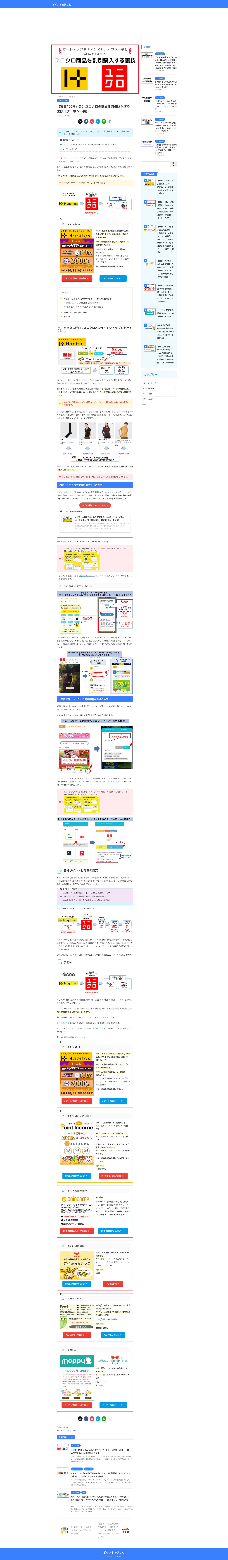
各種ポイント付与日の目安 (75, 312)
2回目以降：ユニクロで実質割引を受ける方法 (84, 307)
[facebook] (86, 121)
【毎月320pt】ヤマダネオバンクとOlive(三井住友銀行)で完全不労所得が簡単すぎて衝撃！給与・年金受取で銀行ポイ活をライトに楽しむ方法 (166, 62)
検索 (173, 164)
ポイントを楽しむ (61, 4)
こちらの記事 (62, 1023)
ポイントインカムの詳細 (111, 1176)
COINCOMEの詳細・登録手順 (75, 1231)
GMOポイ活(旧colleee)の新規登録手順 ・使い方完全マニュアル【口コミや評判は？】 (165, 331)
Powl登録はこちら (111, 1335)
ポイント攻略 (64, 1427)
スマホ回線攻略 (148, 388)
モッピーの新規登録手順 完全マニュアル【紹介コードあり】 (165, 313)
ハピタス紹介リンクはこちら (93, 505)
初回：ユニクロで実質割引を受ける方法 (82, 303)
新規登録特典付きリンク (75, 1176)
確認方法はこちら (87, 551)
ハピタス (62, 1430)
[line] (104, 121)
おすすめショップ (87, 576)
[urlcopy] (109, 121)
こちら (89, 586)
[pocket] (92, 121)
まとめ (67, 316)
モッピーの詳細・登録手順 (75, 1405)
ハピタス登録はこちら (111, 278)
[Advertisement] (114, 25)
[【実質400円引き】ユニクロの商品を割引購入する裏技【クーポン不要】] (98, 121)
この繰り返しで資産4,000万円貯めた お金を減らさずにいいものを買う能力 (166, 84)
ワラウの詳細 (111, 1284)
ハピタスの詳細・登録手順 (75, 278)
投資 (144, 404)
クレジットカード (149, 383)
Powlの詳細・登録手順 (75, 1335)
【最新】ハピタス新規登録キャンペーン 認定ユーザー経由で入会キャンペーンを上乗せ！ (166, 186)
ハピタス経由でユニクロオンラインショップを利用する (88, 298)
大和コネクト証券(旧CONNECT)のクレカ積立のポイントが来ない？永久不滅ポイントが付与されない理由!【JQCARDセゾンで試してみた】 (100, 1499)
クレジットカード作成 (94, 1028)
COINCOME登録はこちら (111, 1231)
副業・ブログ (147, 399)
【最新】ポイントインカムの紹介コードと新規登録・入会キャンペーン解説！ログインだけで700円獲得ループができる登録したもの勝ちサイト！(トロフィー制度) (165, 239)
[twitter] (80, 121)
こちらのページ (68, 492)
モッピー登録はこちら (111, 1405)
